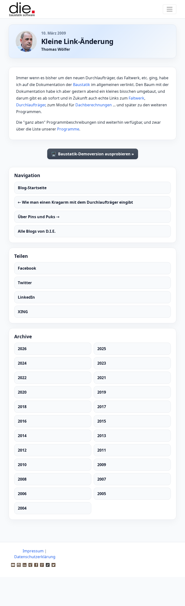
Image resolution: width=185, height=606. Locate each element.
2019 (101, 392)
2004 (22, 508)
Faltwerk (136, 98)
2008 (22, 479)
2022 (22, 377)
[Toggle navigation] (169, 9)
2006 (22, 493)
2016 (22, 421)
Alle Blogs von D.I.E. (37, 231)
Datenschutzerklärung (34, 556)
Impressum (33, 551)
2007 (101, 479)
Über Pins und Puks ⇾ (38, 216)
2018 (22, 406)
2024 (22, 363)
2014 (22, 435)
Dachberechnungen (93, 105)
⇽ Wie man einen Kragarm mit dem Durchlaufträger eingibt (75, 202)
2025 (101, 348)
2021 (101, 377)
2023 (101, 363)
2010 (22, 464)
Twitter (25, 282)
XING (23, 311)
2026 (22, 348)
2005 (101, 493)
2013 (101, 435)
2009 (101, 464)
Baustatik (81, 84)
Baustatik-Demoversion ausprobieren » (92, 154)
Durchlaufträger (30, 105)
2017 (101, 406)
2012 (22, 450)
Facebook (27, 268)
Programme (68, 129)
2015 (101, 421)
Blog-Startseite (32, 187)
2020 (22, 392)
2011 (101, 450)
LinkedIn (26, 297)
